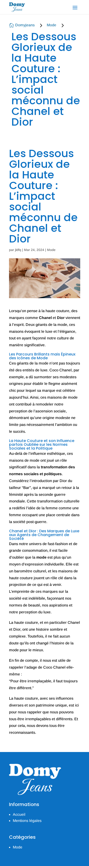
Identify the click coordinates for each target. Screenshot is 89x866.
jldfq (18, 250)
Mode (51, 25)
